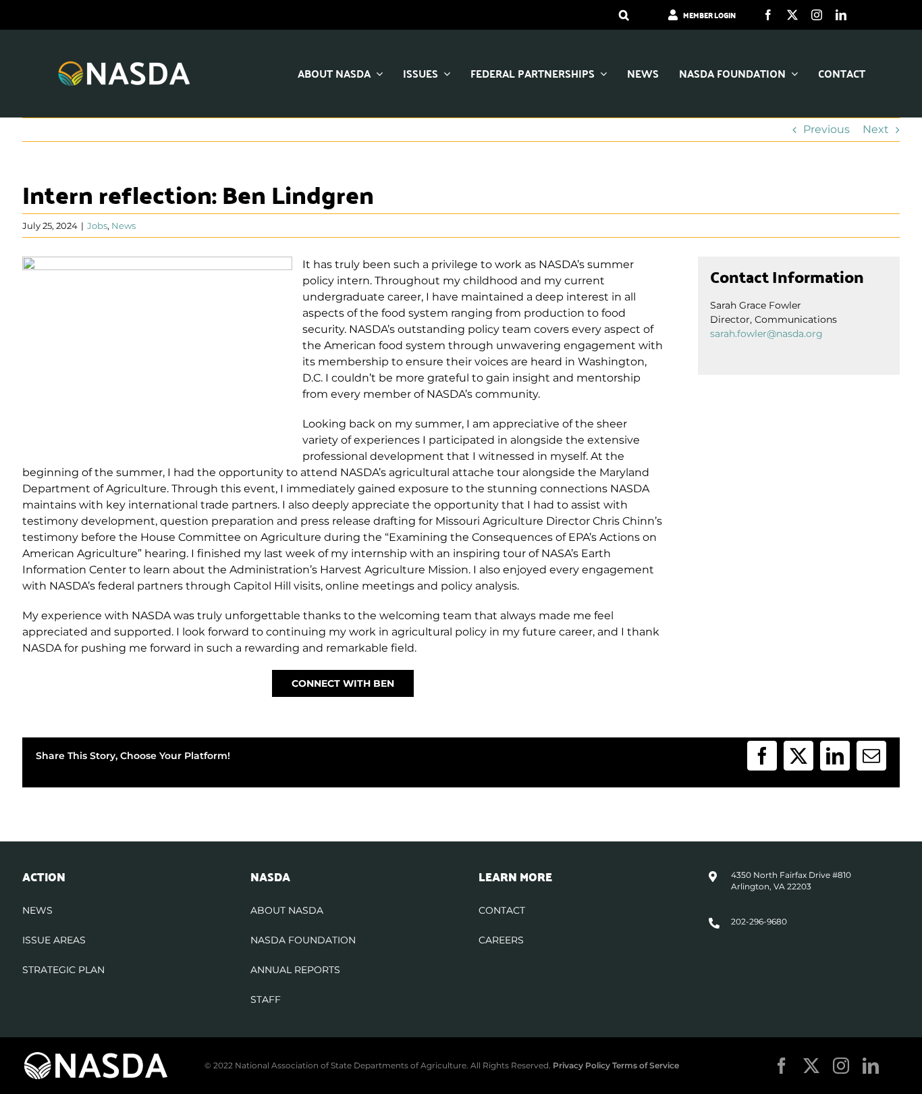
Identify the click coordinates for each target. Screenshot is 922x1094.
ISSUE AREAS (54, 940)
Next (876, 129)
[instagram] (816, 14)
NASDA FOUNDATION (303, 940)
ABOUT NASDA (286, 910)
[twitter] (792, 14)
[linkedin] (841, 14)
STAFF (265, 999)
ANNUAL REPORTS (295, 970)
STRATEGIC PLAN (63, 970)
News (123, 225)
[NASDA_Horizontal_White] (95, 1055)
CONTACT (502, 910)
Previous (826, 129)
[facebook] (768, 14)
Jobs (97, 225)
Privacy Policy (581, 1065)
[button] (624, 15)
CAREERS (501, 940)
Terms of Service (645, 1065)
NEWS (37, 910)
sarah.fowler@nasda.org (766, 334)
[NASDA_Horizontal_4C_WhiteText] (124, 65)
